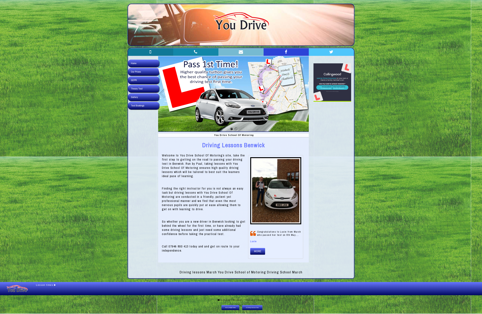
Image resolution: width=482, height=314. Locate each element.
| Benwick (236, 300)
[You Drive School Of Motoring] (231, 129)
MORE (257, 251)
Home (134, 63)
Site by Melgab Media (230, 307)
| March (260, 300)
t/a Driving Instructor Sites (252, 307)
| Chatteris (249, 300)
